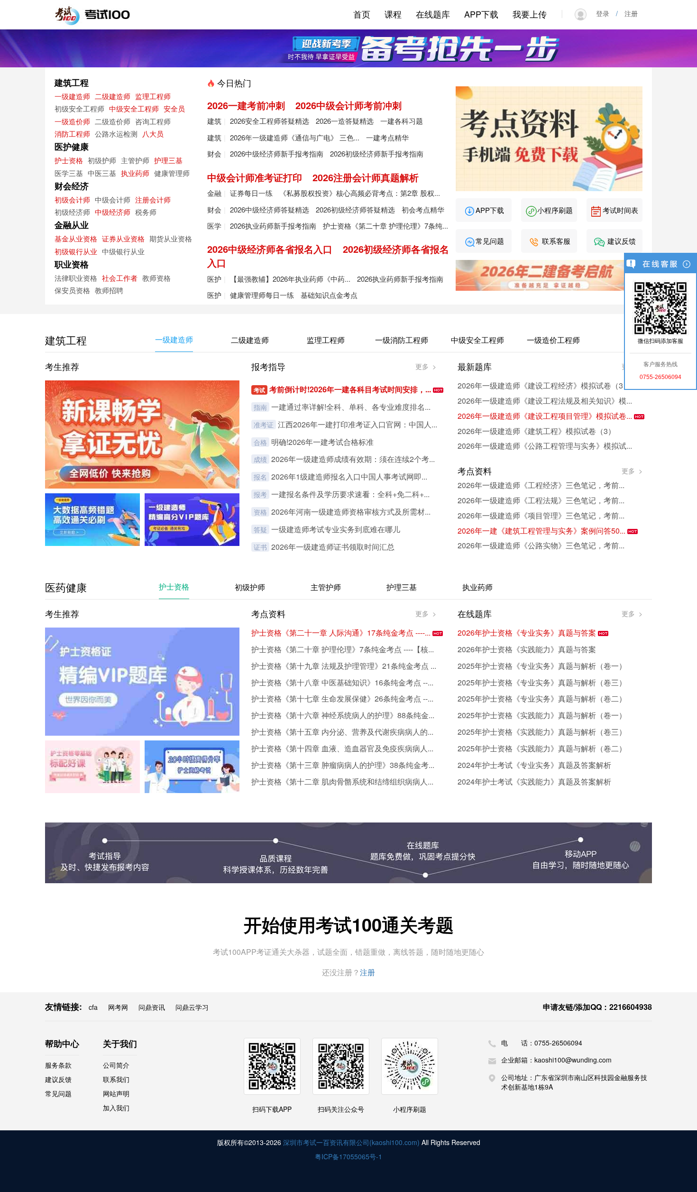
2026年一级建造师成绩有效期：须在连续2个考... (353, 458)
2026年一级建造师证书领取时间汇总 (332, 546)
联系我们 (116, 1079)
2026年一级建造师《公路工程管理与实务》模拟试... (545, 445)
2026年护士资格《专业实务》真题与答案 (528, 632)
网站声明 (116, 1093)
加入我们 (116, 1107)
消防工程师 (72, 134)
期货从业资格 (170, 238)
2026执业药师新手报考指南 (273, 226)
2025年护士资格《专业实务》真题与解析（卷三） (542, 682)
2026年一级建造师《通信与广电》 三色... (294, 137)
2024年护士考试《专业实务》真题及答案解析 (534, 764)
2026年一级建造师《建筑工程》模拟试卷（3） (536, 430)
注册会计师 (153, 199)
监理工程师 (153, 96)
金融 (214, 193)
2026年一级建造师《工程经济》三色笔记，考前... (541, 485)
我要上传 (530, 14)
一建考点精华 (387, 137)
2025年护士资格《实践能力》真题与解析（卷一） (542, 715)
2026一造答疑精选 (345, 121)
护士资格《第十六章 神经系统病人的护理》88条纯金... (342, 715)
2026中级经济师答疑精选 (269, 209)
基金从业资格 (76, 238)
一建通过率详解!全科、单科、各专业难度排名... (351, 406)
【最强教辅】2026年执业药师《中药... (290, 279)
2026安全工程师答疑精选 (269, 121)
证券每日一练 (251, 193)
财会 (214, 153)
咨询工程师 (153, 121)
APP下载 (481, 14)
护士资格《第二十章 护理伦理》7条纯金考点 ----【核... (342, 649)
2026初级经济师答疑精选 (355, 209)
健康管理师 (172, 173)
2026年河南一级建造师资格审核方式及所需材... (351, 511)
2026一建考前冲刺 (246, 105)
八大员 (153, 134)
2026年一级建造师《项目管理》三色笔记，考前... (541, 515)
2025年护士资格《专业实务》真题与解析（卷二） (542, 698)
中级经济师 (112, 212)
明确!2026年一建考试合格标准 (322, 441)
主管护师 (135, 160)
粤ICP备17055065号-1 (348, 1156)
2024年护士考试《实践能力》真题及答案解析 (534, 781)
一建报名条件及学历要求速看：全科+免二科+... (350, 494)
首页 (361, 14)
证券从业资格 (123, 238)
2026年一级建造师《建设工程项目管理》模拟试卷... (546, 415)
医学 (214, 226)
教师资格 (156, 278)
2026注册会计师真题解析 (365, 177)
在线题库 (433, 14)
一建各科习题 (401, 121)
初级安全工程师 (79, 108)
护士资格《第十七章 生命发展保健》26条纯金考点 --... (342, 698)
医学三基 (69, 173)
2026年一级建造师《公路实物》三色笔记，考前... (541, 545)
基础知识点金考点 (329, 295)
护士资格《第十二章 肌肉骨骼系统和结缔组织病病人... (342, 781)
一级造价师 (72, 121)
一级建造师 (72, 96)
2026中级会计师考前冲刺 (348, 105)
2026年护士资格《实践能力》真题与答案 (527, 649)
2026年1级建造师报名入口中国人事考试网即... (349, 476)
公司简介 (116, 1065)
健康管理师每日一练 (262, 295)
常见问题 (490, 241)
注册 (628, 13)
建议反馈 (620, 241)
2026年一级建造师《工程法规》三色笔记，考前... (541, 500)
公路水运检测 (116, 134)
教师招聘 (109, 290)
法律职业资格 (76, 278)
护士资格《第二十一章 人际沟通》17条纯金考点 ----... (341, 632)
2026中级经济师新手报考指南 (276, 153)
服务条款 (58, 1065)
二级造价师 (112, 121)
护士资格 (69, 160)
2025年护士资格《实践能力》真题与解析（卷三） (542, 731)
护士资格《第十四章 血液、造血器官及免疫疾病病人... (342, 748)
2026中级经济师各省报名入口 (269, 249)
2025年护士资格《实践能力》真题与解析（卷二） (542, 748)
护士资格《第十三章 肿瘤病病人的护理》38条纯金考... (342, 764)
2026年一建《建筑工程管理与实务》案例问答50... (542, 530)
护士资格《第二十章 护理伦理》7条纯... (385, 226)
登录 (606, 13)
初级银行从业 (76, 251)
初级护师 (102, 160)
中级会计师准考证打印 (254, 177)
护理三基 (168, 160)
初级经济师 (72, 212)
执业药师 (135, 173)
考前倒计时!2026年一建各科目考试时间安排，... (351, 389)
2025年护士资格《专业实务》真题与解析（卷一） (542, 665)
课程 (393, 14)
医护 (214, 279)
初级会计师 (72, 199)
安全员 (174, 108)
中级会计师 (112, 199)
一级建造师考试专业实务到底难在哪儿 (335, 529)
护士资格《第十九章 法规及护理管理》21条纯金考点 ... (343, 665)
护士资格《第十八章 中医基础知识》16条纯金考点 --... (342, 682)
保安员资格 (72, 290)
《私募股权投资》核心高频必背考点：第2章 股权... (359, 193)
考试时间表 (619, 210)
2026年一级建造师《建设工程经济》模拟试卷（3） (544, 385)
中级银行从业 (123, 251)
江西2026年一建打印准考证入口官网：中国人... (357, 424)
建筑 (214, 121)
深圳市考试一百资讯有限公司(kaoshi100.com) (351, 1142)
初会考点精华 (423, 209)
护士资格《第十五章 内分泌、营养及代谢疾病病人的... (342, 731)
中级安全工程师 (134, 108)
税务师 (145, 212)
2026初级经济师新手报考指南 (376, 153)
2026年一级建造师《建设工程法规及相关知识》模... (545, 400)
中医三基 (102, 173)
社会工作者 (120, 278)
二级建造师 (112, 96)
